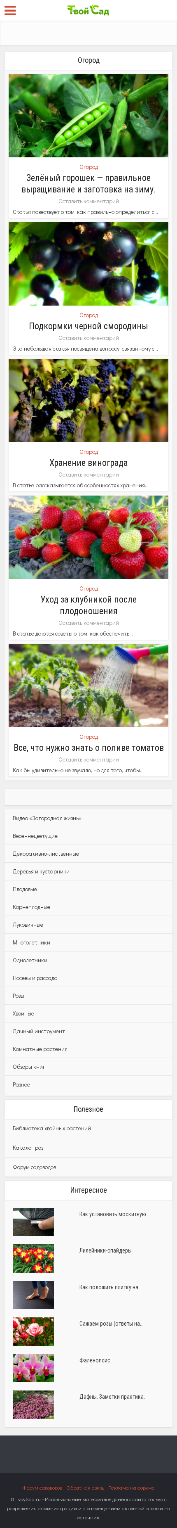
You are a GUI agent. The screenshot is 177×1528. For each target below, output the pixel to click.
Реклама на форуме (131, 1487)
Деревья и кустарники (41, 871)
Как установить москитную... (114, 1214)
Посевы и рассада (35, 978)
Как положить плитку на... (110, 1287)
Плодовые (25, 889)
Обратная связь (85, 1487)
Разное (21, 1084)
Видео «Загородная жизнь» (47, 818)
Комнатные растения (40, 1049)
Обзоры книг (29, 1066)
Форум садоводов (34, 1167)
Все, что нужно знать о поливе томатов (89, 748)
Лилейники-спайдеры (105, 1250)
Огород (88, 167)
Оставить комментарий (88, 201)
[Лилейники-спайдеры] (46, 1258)
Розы (18, 995)
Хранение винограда (88, 463)
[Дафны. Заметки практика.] (46, 1404)
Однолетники (30, 960)
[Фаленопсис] (46, 1368)
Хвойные (23, 1013)
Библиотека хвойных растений (52, 1128)
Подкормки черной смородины (88, 326)
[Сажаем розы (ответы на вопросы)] (46, 1331)
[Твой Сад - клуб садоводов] (88, 9)
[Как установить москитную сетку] (46, 1222)
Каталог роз (28, 1147)
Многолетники (31, 942)
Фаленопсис (94, 1360)
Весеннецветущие (35, 836)
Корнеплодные (31, 907)
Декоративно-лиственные (46, 853)
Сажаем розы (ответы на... (111, 1323)
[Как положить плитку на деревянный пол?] (46, 1295)
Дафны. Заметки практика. (112, 1396)
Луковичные (28, 924)
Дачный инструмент (39, 1031)
